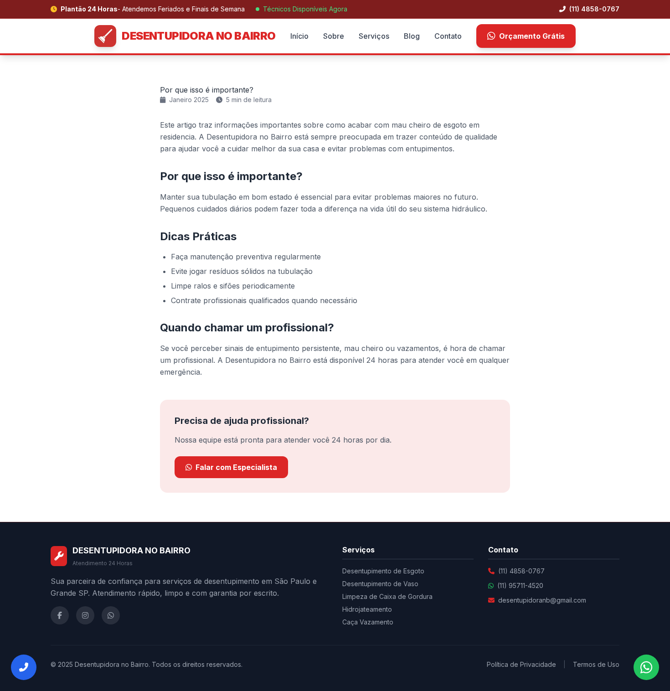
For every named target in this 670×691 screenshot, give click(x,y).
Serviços (374, 36)
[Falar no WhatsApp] (646, 667)
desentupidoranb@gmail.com (542, 600)
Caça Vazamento (367, 622)
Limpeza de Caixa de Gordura (387, 596)
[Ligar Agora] (23, 667)
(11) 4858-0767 (593, 9)
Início (299, 36)
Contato (448, 36)
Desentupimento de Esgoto (383, 571)
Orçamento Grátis (532, 36)
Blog (412, 36)
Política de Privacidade (521, 664)
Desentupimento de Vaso (380, 584)
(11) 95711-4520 (520, 585)
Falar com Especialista (236, 467)
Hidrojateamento (367, 609)
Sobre (333, 36)
